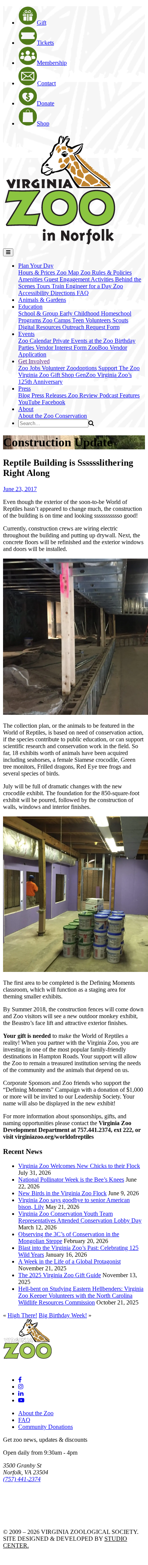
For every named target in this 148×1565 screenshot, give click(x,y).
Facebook (53, 402)
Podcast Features (119, 395)
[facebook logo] (20, 1380)
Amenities (31, 279)
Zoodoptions (82, 368)
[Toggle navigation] (8, 252)
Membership (52, 63)
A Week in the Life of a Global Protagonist (69, 1261)
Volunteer (54, 368)
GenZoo (86, 375)
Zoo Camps (57, 320)
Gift (41, 22)
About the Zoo (36, 416)
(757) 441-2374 (22, 1479)
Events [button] (26, 334)
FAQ (83, 293)
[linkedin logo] (21, 1393)
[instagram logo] (21, 1386)
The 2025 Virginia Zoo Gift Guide (59, 1275)
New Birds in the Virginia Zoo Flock (62, 1193)
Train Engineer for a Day (82, 286)
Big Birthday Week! (63, 1315)
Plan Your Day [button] (36, 265)
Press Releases (49, 395)
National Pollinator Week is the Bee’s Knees (71, 1179)
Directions (63, 293)
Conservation (71, 416)
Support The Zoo (119, 368)
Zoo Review (83, 395)
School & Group (39, 313)
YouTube (30, 402)
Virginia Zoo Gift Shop (47, 375)
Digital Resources (40, 327)
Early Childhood (80, 313)
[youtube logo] (21, 1400)
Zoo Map (68, 272)
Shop (43, 123)
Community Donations (45, 1427)
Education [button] (30, 306)
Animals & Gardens (42, 300)
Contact (46, 83)
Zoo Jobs (30, 368)
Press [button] (24, 388)
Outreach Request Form (91, 327)
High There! (22, 1315)
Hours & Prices (37, 272)
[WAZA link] (28, 1500)
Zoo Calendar (35, 340)
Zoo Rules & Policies (106, 272)
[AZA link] (26, 1519)
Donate (45, 103)
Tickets (45, 42)
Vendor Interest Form (62, 347)
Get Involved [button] (34, 361)
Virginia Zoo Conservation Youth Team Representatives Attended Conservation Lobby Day (80, 1217)
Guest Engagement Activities (79, 279)
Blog (24, 395)
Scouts (120, 320)
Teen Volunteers (92, 320)
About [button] (25, 409)
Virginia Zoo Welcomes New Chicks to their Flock (79, 1166)
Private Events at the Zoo (84, 340)
